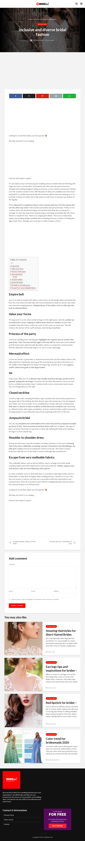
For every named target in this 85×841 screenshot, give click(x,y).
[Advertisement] (42, 70)
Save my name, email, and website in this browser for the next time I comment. (35, 599)
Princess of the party (19, 272)
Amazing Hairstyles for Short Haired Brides (61, 632)
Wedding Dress (42, 24)
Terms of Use (8, 820)
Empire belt (15, 266)
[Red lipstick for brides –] (23, 710)
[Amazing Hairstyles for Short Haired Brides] (23, 638)
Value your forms (17, 269)
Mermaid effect (17, 274)
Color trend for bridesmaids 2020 (57, 740)
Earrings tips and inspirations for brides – (61, 668)
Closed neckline (17, 280)
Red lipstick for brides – (61, 702)
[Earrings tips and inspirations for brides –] (23, 674)
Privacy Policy (9, 815)
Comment (12, 564)
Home (30, 19)
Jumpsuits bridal (17, 282)
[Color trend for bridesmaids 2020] (23, 746)
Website (56, 591)
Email (33, 591)
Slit (16, 277)
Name (11, 591)
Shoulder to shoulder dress (20, 285)
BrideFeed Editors (38, 40)
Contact (6, 824)
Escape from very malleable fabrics (24, 288)
